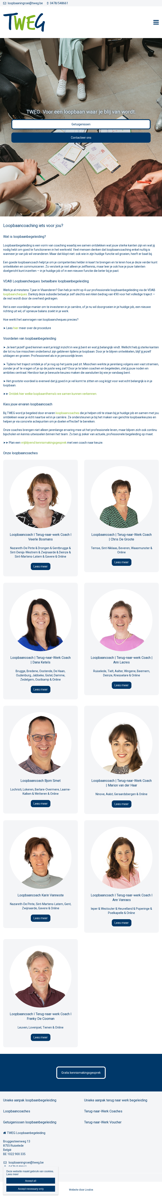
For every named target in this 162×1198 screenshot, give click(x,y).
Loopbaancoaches (16, 1111)
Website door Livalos (81, 1189)
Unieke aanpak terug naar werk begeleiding (115, 1100)
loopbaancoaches (67, 413)
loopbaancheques (15, 294)
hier (15, 328)
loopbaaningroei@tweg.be (25, 3)
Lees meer (41, 566)
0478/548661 (59, 3)
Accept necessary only (31, 1188)
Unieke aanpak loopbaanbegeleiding (29, 1100)
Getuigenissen (81, 124)
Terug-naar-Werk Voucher (103, 1122)
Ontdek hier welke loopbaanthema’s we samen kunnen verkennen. (53, 393)
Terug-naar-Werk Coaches (103, 1111)
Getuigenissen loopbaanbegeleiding (29, 1122)
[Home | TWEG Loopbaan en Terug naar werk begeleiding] (30, 22)
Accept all (30, 1180)
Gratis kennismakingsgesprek (81, 1072)
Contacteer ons (81, 137)
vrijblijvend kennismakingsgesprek (43, 442)
